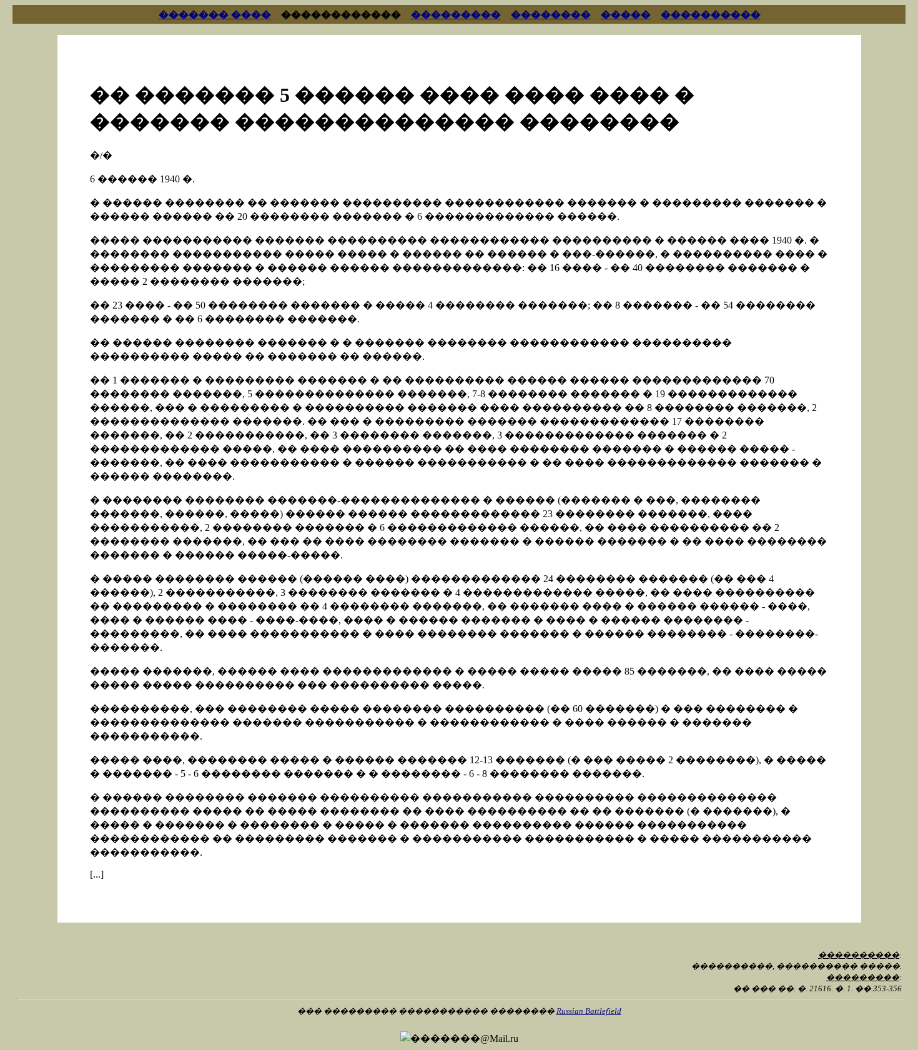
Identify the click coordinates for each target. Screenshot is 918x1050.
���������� (711, 14)
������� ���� (215, 14)
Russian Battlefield (588, 1011)
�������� (551, 14)
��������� (456, 14)
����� (626, 14)
